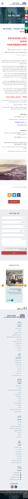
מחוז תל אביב (18, 454)
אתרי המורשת (18, 360)
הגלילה (19, 401)
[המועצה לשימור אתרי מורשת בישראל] (18, 3)
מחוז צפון (19, 458)
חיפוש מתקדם (18, 362)
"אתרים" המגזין (18, 394)
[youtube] (12, 486)
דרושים (19, 350)
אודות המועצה (18, 328)
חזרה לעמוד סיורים (14, 201)
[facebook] (15, 486)
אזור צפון (19, 369)
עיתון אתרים (18, 396)
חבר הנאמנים (18, 343)
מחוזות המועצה (18, 447)
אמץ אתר (19, 433)
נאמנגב (19, 398)
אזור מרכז (19, 371)
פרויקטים (19, 405)
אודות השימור (18, 385)
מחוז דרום (19, 456)
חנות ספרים (18, 437)
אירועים (19, 424)
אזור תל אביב (18, 373)
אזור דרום (19, 367)
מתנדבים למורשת (17, 430)
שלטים (19, 407)
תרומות (19, 435)
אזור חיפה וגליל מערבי (16, 375)
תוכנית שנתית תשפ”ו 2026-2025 (14, 337)
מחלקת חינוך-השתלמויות (16, 426)
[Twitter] (14, 195)
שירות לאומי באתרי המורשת (15, 428)
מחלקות (19, 330)
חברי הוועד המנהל (17, 341)
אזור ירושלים (18, 364)
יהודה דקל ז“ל (18, 345)
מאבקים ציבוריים (17, 403)
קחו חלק (19, 422)
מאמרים (19, 388)
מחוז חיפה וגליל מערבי (16, 460)
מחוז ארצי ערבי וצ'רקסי (16, 462)
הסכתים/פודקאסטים (16, 335)
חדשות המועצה (18, 332)
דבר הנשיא (19, 339)
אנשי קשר (19, 348)
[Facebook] (18, 195)
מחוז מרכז (19, 449)
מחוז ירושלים (18, 451)
